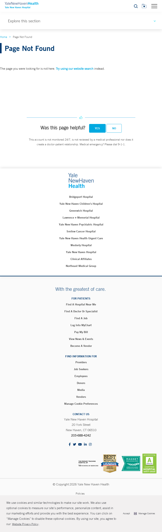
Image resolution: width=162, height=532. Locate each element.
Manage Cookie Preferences (81, 403)
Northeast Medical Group (81, 266)
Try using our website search (74, 68)
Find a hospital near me (81, 304)
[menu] (154, 6)
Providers (81, 362)
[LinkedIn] (85, 444)
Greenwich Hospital (81, 210)
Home (3, 37)
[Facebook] (70, 444)
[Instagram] (90, 444)
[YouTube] (80, 444)
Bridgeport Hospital (81, 197)
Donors (81, 383)
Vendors (81, 397)
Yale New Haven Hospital (81, 252)
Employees (81, 376)
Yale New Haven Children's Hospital (81, 203)
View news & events (81, 339)
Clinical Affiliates (81, 259)
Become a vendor (81, 346)
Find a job (81, 318)
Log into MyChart (81, 325)
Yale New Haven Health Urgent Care (81, 238)
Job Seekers (81, 369)
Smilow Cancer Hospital (81, 231)
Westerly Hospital (81, 245)
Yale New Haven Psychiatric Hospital (81, 224)
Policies (80, 493)
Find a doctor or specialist (81, 311)
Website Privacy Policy (25, 524)
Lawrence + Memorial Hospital (81, 217)
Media (81, 390)
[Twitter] (74, 444)
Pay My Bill (81, 332)
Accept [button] (126, 513)
